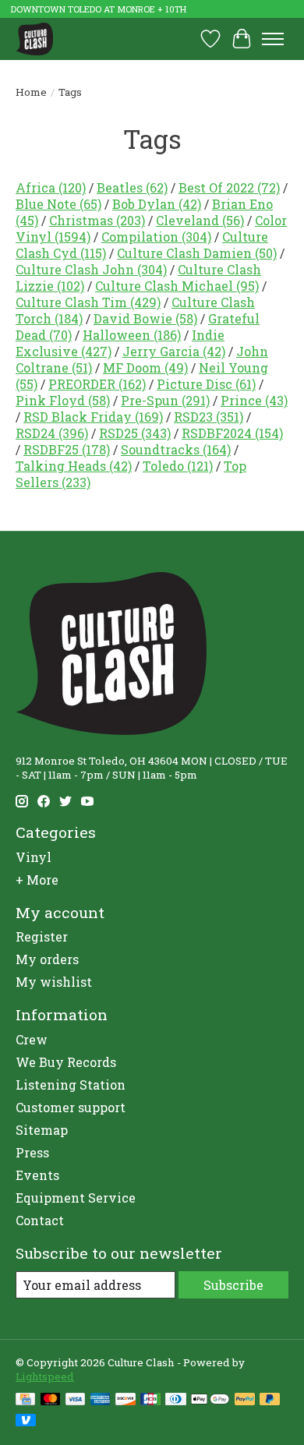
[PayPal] (245, 1400)
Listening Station (70, 1084)
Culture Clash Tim (88, 302)
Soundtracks (176, 449)
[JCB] (150, 1400)
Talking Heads (74, 466)
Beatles (132, 187)
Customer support (70, 1107)
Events (37, 1175)
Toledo (178, 466)
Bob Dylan (156, 204)
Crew (32, 1039)
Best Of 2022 (229, 187)
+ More (37, 879)
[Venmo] (26, 1421)
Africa (51, 187)
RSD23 (208, 416)
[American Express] (100, 1400)
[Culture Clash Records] (34, 39)
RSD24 (52, 433)
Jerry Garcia (173, 351)
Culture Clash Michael (177, 285)
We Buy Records (66, 1062)
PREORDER (97, 384)
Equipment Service (76, 1197)
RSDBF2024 (232, 433)
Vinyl (33, 857)
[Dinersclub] (175, 1400)
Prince (254, 400)
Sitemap (42, 1130)
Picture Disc (206, 384)
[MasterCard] (51, 1400)
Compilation (156, 236)
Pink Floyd (63, 400)
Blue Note (58, 204)
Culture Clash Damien (197, 253)
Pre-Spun (165, 400)
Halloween (132, 335)
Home (31, 92)
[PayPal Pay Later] (270, 1400)
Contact (40, 1220)
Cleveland (200, 220)
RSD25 (135, 433)
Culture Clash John (91, 269)
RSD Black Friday (93, 416)
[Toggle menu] (272, 39)
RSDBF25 (66, 449)
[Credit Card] (25, 1400)
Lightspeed (45, 1376)
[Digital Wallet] (210, 1400)
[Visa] (75, 1400)
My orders (47, 959)
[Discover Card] (125, 1400)
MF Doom (145, 367)
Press (32, 1152)
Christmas (97, 220)
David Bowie (145, 318)
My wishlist (54, 981)
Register (42, 936)
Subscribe (233, 1285)
